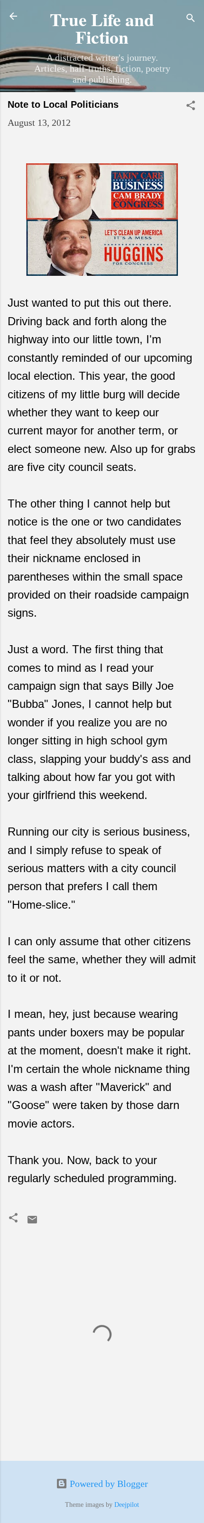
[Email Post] (32, 1222)
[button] (190, 106)
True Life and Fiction (102, 28)
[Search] (190, 19)
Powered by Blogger (107, 1483)
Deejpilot (126, 1504)
